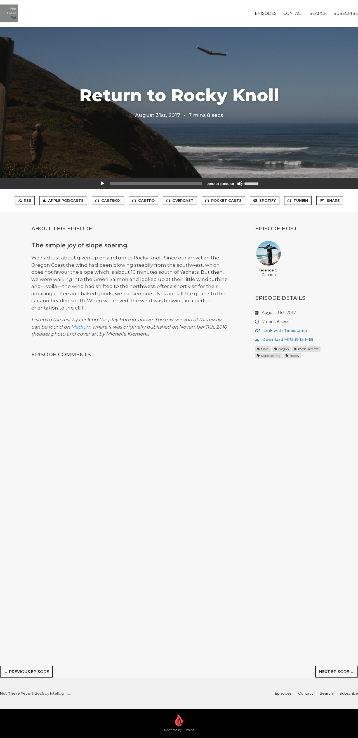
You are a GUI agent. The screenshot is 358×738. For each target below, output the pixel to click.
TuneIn (300, 200)
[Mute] (240, 183)
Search (318, 13)
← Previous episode (26, 671)
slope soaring (270, 356)
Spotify (267, 200)
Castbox (111, 200)
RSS (27, 200)
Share (333, 200)
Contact (293, 13)
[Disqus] (129, 437)
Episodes (266, 13)
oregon (283, 349)
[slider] (252, 183)
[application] (179, 183)
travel (264, 349)
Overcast (183, 200)
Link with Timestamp (284, 330)
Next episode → (336, 671)
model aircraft (308, 349)
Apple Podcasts (66, 200)
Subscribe (346, 13)
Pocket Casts (226, 200)
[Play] (102, 183)
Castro (146, 200)
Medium (81, 327)
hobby (294, 356)
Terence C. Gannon (268, 272)
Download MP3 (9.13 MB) (287, 339)
